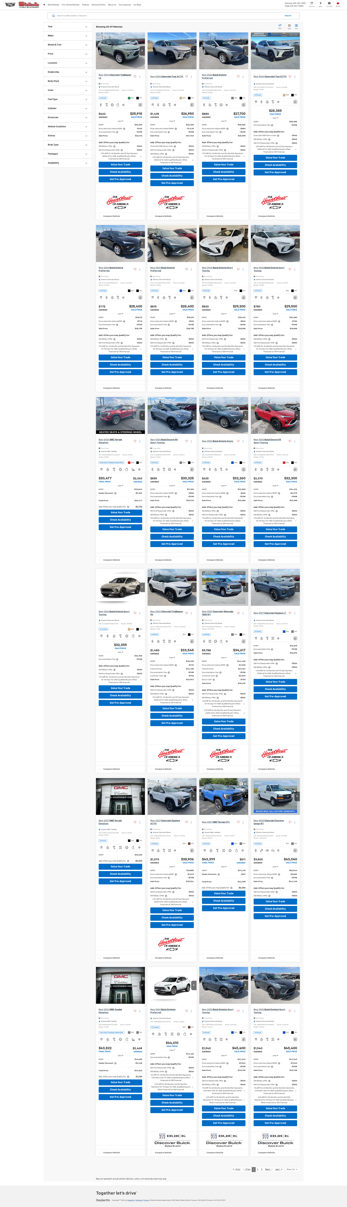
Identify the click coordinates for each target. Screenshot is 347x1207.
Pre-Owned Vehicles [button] (70, 5)
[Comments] (140, 105)
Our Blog (137, 5)
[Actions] (139, 76)
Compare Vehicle (111, 216)
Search (288, 16)
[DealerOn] (103, 1200)
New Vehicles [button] (53, 5)
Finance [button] (85, 5)
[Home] (44, 5)
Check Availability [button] (120, 172)
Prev (247, 1169)
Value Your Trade (120, 164)
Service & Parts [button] (98, 5)
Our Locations (125, 5)
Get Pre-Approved (120, 179)
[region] (120, 142)
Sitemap (139, 1200)
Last (278, 1169)
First (237, 1169)
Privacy (146, 1200)
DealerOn (131, 1200)
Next (268, 1169)
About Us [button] (112, 5)
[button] (142, 51)
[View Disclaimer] (123, 105)
